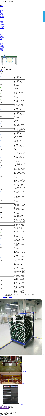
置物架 (1, 39)
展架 (0, 51)
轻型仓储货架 (2, 13)
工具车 (1, 25)
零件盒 (1, 44)
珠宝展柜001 (24, 371)
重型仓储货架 (2, 15)
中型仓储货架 (2, 14)
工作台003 (10, 297)
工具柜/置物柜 (2, 24)
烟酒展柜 (1, 49)
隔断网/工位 (2, 21)
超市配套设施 (2, 36)
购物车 (1, 35)
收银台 (1, 34)
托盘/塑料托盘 (2, 46)
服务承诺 (1, 10)
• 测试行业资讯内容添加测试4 (4, 407)
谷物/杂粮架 (2, 37)
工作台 (1, 23)
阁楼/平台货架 (2, 17)
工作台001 (4, 297)
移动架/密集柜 (2, 20)
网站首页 (1, 6)
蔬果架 (1, 40)
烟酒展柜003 (24, 383)
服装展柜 (1, 48)
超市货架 (1, 33)
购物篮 (1, 38)
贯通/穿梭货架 (2, 16)
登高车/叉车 (2, 27)
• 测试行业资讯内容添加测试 (4, 406)
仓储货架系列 (2, 12)
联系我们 (1, 11)
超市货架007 (22, 404)
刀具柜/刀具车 (2, 26)
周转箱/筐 (1, 43)
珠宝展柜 (1, 50)
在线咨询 (1, 70)
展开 (44, 16)
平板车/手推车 (2, 28)
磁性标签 (1, 45)
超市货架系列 (2, 32)
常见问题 (1, 9)
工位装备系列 (2, 22)
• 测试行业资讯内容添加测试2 (4, 408)
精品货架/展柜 (2, 47)
